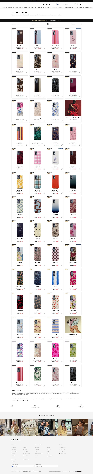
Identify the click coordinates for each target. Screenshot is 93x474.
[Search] (15, 4)
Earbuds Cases (27, 7)
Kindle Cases (39, 7)
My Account (37, 447)
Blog (48, 451)
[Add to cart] (26, 48)
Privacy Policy (58, 471)
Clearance (13, 461)
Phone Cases (4, 7)
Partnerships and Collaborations (50, 456)
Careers (36, 455)
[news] (75, 4)
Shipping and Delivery (39, 453)
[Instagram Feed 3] (80, 427)
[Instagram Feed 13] (13, 427)
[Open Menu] (12, 4)
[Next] (91, 7)
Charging (10, 7)
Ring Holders (15, 7)
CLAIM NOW (81, 470)
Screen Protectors (26, 459)
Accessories (81, 7)
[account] (78, 4)
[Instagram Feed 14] (29, 427)
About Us (48, 447)
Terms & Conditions (52, 471)
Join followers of (47, 415)
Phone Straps (61, 7)
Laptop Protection (47, 7)
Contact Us (49, 449)
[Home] (46, 4)
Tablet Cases (33, 7)
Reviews (48, 453)
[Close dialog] (81, 452)
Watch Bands (54, 7)
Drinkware (21, 7)
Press (36, 451)
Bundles (76, 7)
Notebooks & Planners (69, 7)
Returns (36, 458)
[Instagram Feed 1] (46, 427)
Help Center (37, 449)
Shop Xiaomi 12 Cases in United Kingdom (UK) (20, 400)
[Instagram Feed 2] (63, 427)
